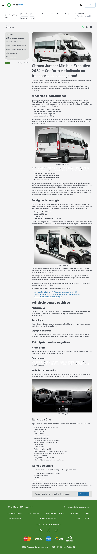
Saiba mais (83, 494)
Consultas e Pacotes (15, 513)
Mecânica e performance (15, 38)
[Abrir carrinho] (3, 5)
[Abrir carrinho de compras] (81, 5)
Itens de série (12, 53)
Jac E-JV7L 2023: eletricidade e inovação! (48, 297)
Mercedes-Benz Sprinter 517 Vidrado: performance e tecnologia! (55, 292)
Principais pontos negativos (16, 49)
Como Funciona (34, 513)
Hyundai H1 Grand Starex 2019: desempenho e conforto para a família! (57, 294)
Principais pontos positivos (16, 45)
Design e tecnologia (14, 42)
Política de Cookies (14, 518)
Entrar (90, 5)
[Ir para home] (15, 5)
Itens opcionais (12, 57)
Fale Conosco (75, 513)
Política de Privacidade (48, 518)
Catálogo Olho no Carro (55, 513)
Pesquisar (80, 13)
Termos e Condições (82, 518)
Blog (87, 513)
